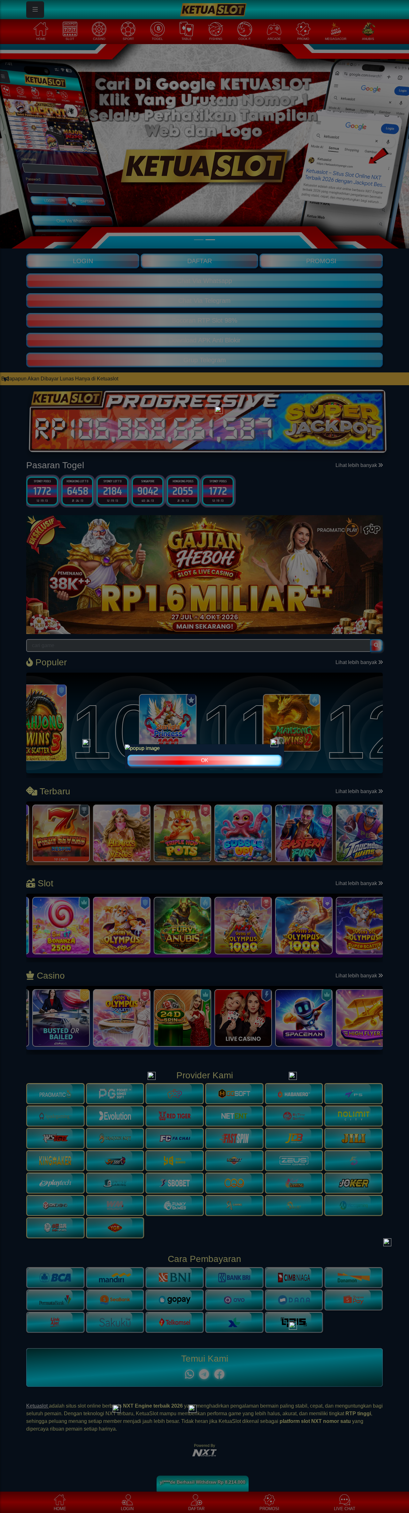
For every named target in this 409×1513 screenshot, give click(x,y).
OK (204, 760)
